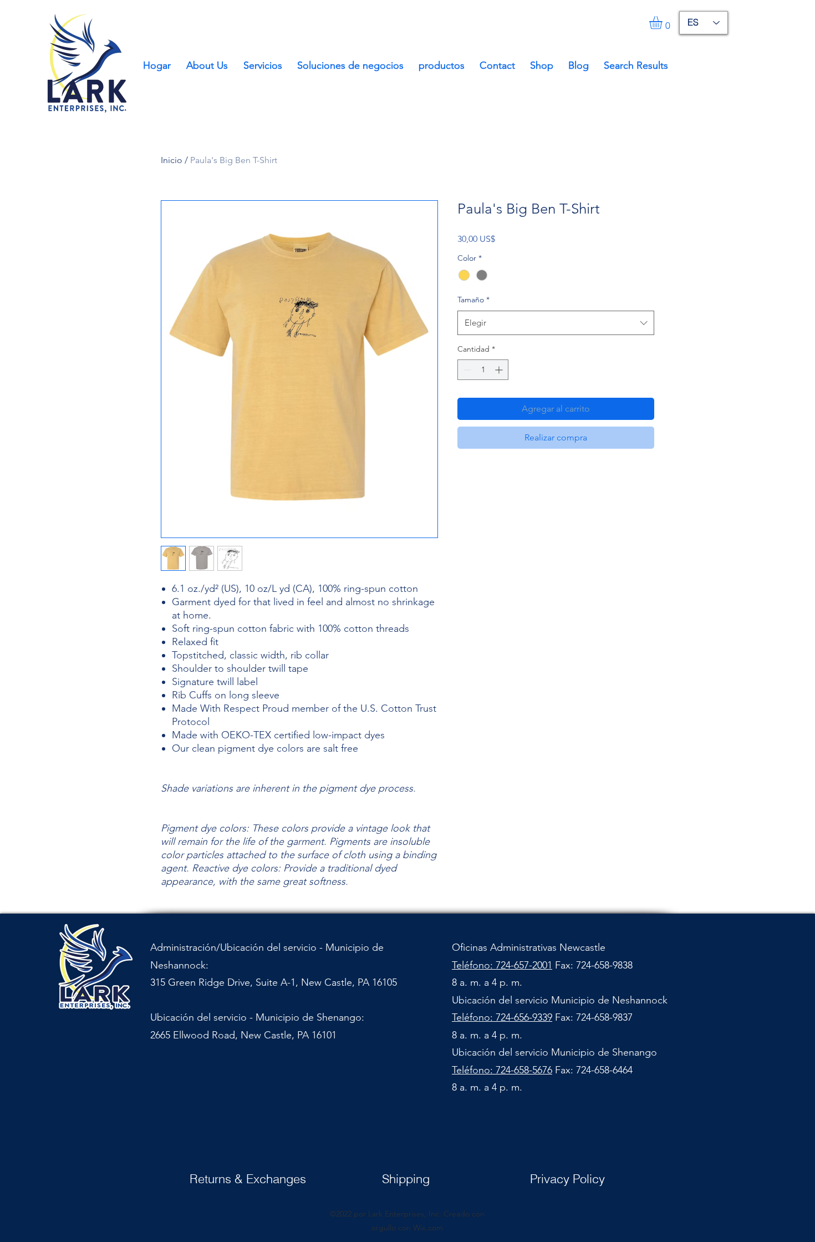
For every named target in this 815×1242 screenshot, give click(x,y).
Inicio (171, 160)
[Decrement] (466, 369)
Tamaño (473, 300)
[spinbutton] (483, 369)
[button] (663, 22)
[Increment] (500, 369)
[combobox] (555, 323)
